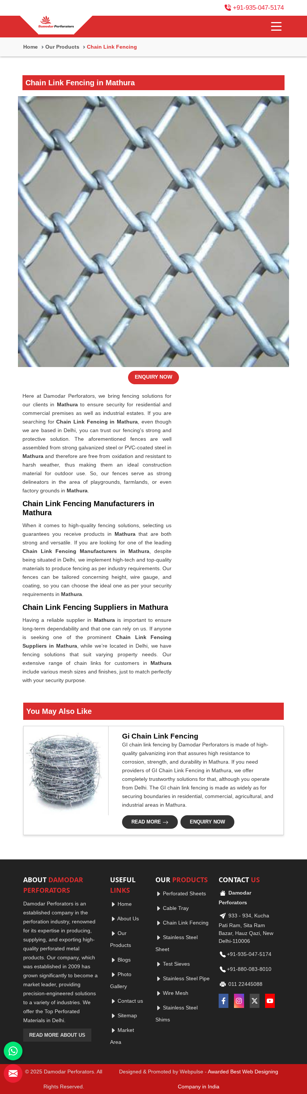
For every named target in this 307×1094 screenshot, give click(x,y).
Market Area (122, 1036)
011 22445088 (244, 984)
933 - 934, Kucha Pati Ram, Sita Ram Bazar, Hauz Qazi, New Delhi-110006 (246, 928)
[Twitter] (254, 1001)
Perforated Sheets (183, 893)
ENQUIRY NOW (153, 377)
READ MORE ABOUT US (57, 1035)
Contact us (129, 1001)
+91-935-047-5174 (258, 7)
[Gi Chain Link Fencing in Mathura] (63, 770)
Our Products (62, 47)
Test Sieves (175, 964)
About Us (127, 919)
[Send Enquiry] (13, 1073)
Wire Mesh (174, 993)
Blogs (123, 960)
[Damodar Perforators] (56, 22)
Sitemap (126, 1015)
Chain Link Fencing (185, 923)
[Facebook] (223, 1001)
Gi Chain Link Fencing (160, 736)
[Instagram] (239, 1001)
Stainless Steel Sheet (176, 943)
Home (30, 47)
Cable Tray (175, 908)
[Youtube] (270, 1001)
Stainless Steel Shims (176, 1014)
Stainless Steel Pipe (185, 978)
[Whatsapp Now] (13, 1051)
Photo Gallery (120, 980)
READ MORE (146, 822)
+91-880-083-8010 (249, 969)
